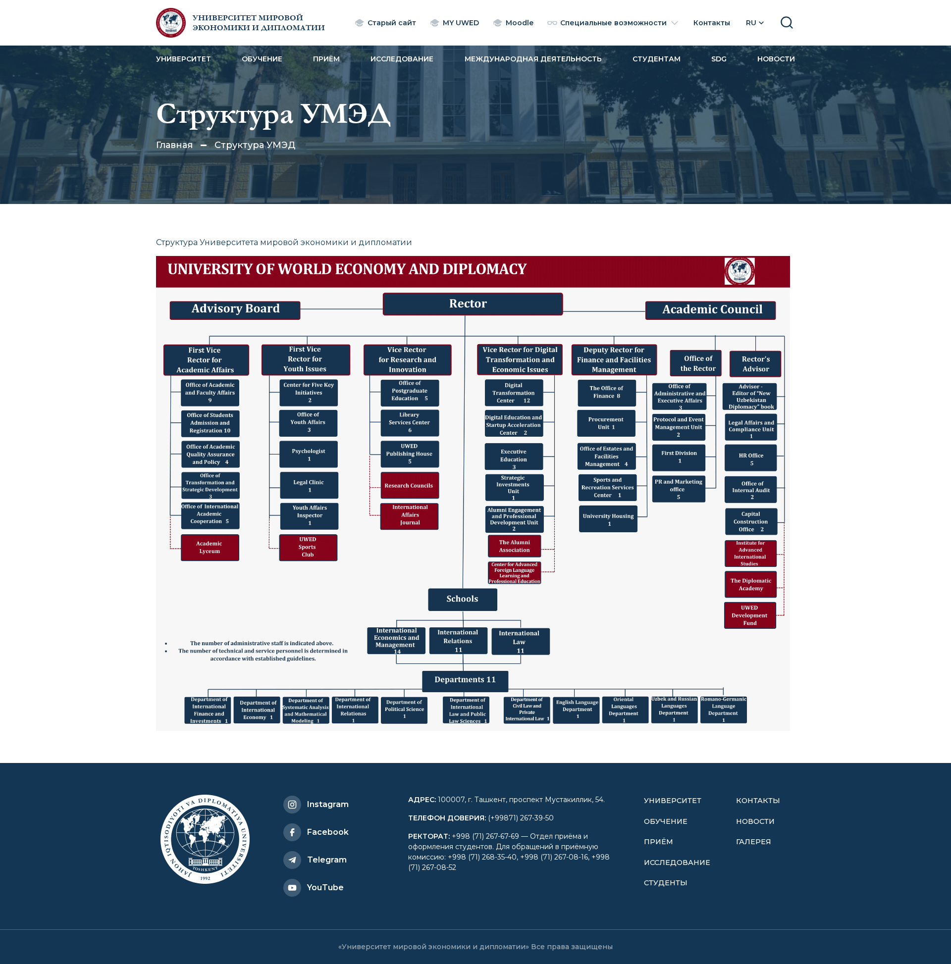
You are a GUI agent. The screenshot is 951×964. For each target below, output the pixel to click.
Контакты (758, 800)
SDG (719, 58)
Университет (183, 58)
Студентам (657, 58)
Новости (776, 58)
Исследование (401, 58)
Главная (174, 145)
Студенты (665, 882)
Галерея (753, 841)
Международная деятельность (533, 58)
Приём (326, 58)
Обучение (262, 58)
